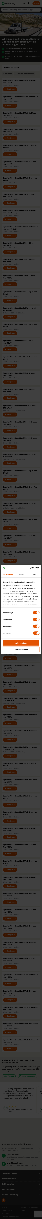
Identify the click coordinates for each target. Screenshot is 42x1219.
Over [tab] (34, 574)
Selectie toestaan (21, 649)
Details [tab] (21, 574)
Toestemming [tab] (8, 574)
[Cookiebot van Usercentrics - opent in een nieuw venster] (29, 568)
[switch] (36, 619)
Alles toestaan (21, 643)
